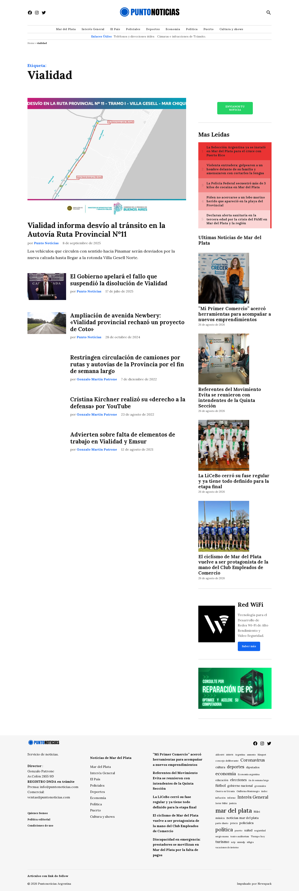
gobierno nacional (240, 786)
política (224, 829)
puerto (238, 830)
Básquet (262, 754)
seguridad (260, 830)
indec (264, 791)
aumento (251, 754)
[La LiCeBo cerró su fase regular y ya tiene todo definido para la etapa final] (223, 446)
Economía (173, 29)
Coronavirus (252, 760)
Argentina (240, 754)
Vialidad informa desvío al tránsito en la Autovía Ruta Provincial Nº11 (96, 230)
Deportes (153, 29)
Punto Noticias (46, 243)
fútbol (220, 785)
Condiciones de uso (40, 825)
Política (192, 29)
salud (248, 830)
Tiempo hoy (258, 836)
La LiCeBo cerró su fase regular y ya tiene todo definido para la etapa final (234, 481)
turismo (222, 841)
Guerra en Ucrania (225, 791)
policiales (246, 823)
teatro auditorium (239, 836)
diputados (253, 767)
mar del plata (233, 810)
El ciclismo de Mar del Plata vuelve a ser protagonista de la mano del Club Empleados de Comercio (233, 565)
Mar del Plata (66, 29)
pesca (234, 823)
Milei (257, 811)
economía (225, 773)
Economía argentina (249, 774)
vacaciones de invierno (227, 847)
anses (229, 754)
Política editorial (38, 819)
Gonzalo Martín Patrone (97, 379)
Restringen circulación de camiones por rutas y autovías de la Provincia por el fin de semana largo (127, 364)
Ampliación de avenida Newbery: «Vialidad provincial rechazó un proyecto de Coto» (127, 322)
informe (231, 797)
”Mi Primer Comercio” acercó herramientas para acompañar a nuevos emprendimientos (234, 313)
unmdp (241, 842)
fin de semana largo (259, 780)
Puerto (208, 29)
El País (115, 29)
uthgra (250, 842)
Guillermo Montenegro (248, 791)
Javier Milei (221, 803)
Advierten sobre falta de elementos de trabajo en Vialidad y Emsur (122, 438)
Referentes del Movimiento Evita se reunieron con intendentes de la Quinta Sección (229, 397)
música (220, 818)
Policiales (133, 29)
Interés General (93, 29)
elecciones (238, 780)
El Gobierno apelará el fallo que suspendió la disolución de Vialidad (118, 280)
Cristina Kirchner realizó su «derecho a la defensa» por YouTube (127, 403)
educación (221, 780)
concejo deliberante (227, 760)
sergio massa (222, 836)
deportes (235, 767)
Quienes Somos (37, 813)
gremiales (260, 785)
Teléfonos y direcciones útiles (134, 36)
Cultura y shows (231, 29)
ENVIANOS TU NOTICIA (234, 108)
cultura (220, 767)
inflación (220, 797)
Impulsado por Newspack (254, 884)
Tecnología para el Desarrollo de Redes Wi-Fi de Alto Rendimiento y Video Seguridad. (253, 625)
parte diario (221, 823)
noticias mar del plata (242, 818)
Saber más (249, 646)
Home (31, 43)
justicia (233, 803)
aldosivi (219, 754)
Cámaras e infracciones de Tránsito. (181, 36)
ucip (233, 842)
